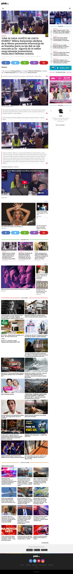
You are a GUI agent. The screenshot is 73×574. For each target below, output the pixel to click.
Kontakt (22, 565)
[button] (3, 248)
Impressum (34, 565)
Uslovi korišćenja (43, 565)
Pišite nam (50, 565)
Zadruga (3, 36)
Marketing (28, 565)
